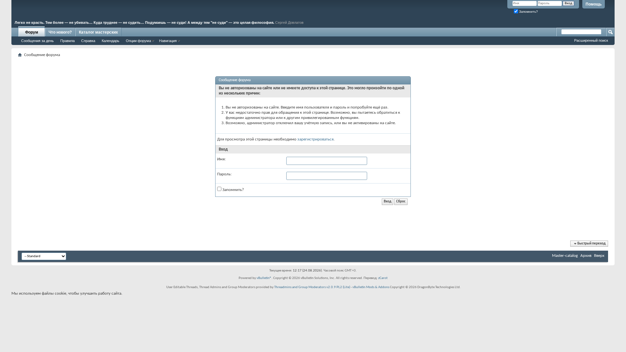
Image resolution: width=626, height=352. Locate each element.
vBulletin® (264, 278)
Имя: (221, 159)
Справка (88, 41)
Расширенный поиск (591, 40)
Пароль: (224, 174)
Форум (31, 32)
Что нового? (60, 32)
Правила (67, 41)
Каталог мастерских (98, 32)
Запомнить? (528, 11)
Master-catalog (565, 256)
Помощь (594, 4)
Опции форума (138, 41)
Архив (585, 256)
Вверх (599, 256)
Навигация (168, 41)
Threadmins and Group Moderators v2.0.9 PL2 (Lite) (312, 287)
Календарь (110, 41)
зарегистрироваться (315, 139)
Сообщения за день (37, 41)
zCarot (383, 278)
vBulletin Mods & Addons (370, 287)
